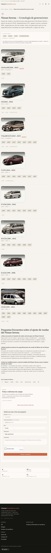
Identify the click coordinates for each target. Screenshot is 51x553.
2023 (8, 108)
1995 (24, 313)
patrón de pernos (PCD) (8, 23)
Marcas (6, 9)
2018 (13, 176)
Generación (6, 431)
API (2, 524)
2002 (19, 279)
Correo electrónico (11, 419)
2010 (3, 210)
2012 (13, 210)
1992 (8, 313)
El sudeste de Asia (24, 35)
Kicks (17, 382)
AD (38, 382)
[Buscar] (40, 4)
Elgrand (6, 382)
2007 (13, 244)
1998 (40, 313)
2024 (13, 108)
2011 (8, 210)
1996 (29, 313)
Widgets (3, 527)
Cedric (12, 382)
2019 (3, 142)
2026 (3, 73)
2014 (24, 210)
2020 (8, 142)
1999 (3, 279)
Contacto (3, 537)
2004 (29, 279)
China (4, 35)
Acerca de (3, 534)
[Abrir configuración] (46, 4)
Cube (34, 382)
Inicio (2, 9)
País (5, 425)
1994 (19, 313)
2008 (19, 244)
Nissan (11, 9)
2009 (24, 244)
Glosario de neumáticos (7, 529)
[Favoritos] (43, 4)
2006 (8, 244)
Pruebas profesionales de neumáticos (35, 524)
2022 (3, 108)
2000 (8, 279)
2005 (3, 244)
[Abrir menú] (49, 4)
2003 (24, 279)
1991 (3, 313)
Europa (10, 35)
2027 (8, 73)
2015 (29, 210)
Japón (15, 35)
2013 (19, 210)
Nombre (7, 414)
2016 (3, 176)
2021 (13, 142)
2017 (8, 176)
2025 (19, 108)
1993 (13, 313)
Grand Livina (28, 382)
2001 (13, 279)
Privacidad (3, 539)
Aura (21, 382)
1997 (34, 313)
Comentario (6, 437)
